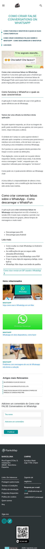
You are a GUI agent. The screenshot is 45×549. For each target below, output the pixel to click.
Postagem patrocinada (10, 482)
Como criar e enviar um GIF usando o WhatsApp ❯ (22, 272)
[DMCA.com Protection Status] (11, 548)
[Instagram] (4, 523)
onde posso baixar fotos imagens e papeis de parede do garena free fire (20, 391)
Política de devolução (10, 489)
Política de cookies (9, 497)
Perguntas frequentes (10, 493)
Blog (3, 504)
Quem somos (7, 501)
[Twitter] (10, 523)
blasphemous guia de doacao (14, 382)
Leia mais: (7, 45)
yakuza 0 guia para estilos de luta (16, 386)
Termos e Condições (10, 486)
